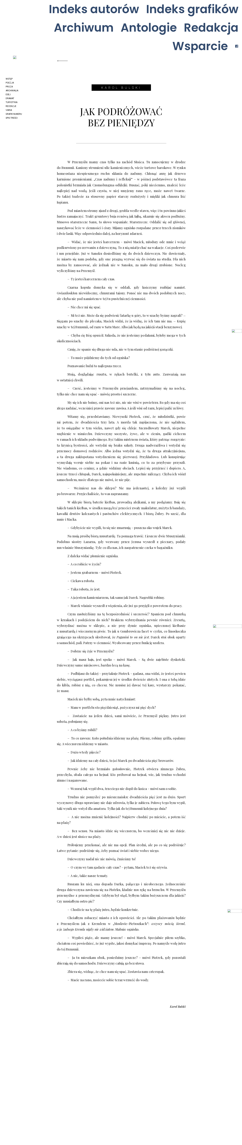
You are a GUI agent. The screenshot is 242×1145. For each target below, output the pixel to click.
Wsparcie (200, 46)
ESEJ (8, 94)
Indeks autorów (94, 9)
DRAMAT (10, 98)
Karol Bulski (121, 88)
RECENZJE (11, 106)
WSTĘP (9, 79)
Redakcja (211, 28)
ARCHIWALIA (12, 90)
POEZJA (10, 83)
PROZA (9, 86)
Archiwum (84, 28)
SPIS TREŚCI (12, 118)
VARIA (9, 110)
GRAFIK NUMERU (14, 114)
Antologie (149, 28)
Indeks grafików (192, 9)
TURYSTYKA (11, 102)
